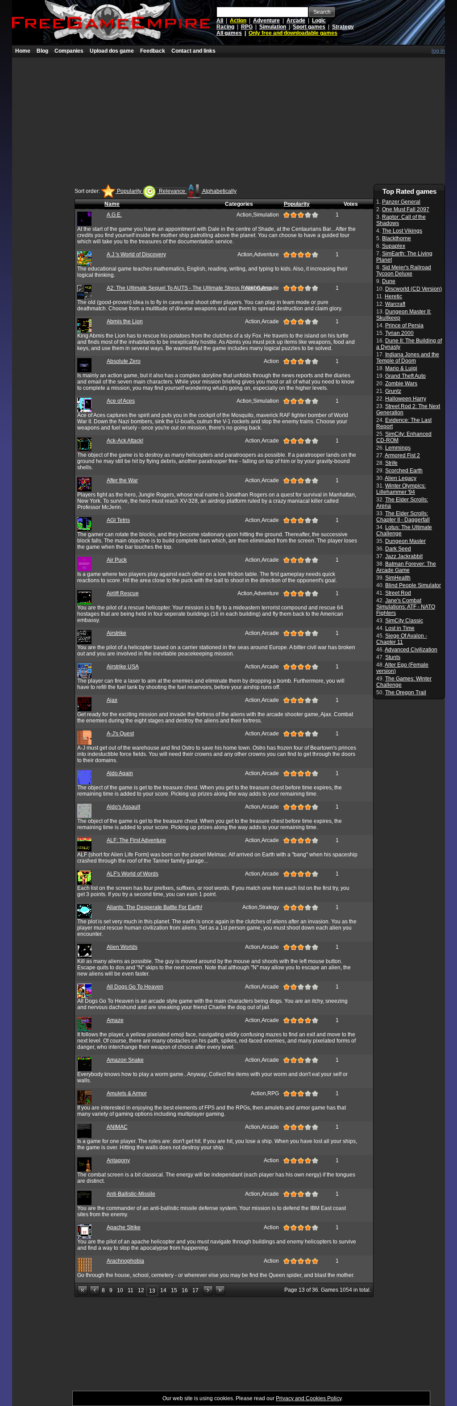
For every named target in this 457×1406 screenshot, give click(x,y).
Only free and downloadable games (293, 33)
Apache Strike (124, 1227)
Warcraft (395, 304)
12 (141, 1290)
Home (22, 51)
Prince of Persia (404, 325)
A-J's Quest (120, 733)
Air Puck (117, 560)
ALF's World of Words (132, 874)
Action (238, 20)
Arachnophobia (125, 1261)
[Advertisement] (228, 120)
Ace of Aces (121, 401)
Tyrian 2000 (399, 333)
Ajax (112, 700)
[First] (82, 1290)
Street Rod (398, 593)
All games (229, 33)
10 (120, 1290)
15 (174, 1290)
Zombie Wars (401, 383)
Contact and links (193, 51)
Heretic (393, 296)
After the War (122, 480)
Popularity (129, 191)
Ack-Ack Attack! (125, 441)
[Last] (220, 1290)
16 (185, 1290)
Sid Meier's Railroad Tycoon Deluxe (403, 270)
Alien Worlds (122, 947)
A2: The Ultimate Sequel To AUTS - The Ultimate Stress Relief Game (189, 288)
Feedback (152, 51)
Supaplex (393, 246)
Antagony (118, 1160)
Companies (68, 51)
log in (438, 51)
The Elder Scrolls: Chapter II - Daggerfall (403, 516)
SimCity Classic (404, 620)
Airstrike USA (123, 666)
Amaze (115, 1020)
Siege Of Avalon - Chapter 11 (401, 639)
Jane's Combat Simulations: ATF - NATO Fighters (405, 606)
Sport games (309, 27)
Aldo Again (120, 773)
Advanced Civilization (411, 650)
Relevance (172, 191)
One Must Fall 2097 (405, 209)
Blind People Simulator (413, 585)
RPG (247, 27)
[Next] (208, 1290)
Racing (225, 27)
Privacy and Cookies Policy (308, 1398)
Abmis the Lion (125, 321)
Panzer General (401, 202)
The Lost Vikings (402, 231)
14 (163, 1290)
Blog (42, 51)
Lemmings (398, 448)
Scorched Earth (404, 470)
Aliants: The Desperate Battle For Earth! (154, 907)
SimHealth (398, 578)
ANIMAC (117, 1127)
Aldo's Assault (123, 807)
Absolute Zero (124, 361)
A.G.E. (114, 215)
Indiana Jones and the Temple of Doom (407, 357)
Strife (391, 463)
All (219, 20)
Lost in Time (400, 628)
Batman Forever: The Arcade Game (406, 567)
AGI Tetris (118, 520)
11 (130, 1290)
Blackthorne (396, 238)
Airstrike (116, 633)
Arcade (296, 20)
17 (195, 1290)
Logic (319, 20)
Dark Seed (398, 549)
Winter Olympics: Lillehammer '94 (401, 489)
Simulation (272, 27)
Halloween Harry (405, 399)
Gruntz (393, 391)
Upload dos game (112, 51)
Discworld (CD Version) (413, 289)
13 (152, 1291)
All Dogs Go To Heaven (135, 987)
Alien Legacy (400, 478)
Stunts (392, 657)
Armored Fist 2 (402, 455)
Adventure (266, 20)
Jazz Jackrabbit (404, 556)
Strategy (343, 27)
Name (112, 204)
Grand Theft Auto (405, 376)
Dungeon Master (405, 541)
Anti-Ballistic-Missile (131, 1194)
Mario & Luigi (401, 368)
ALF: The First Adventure (136, 840)
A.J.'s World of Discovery (136, 254)
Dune (388, 281)
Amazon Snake (125, 1060)
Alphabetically (219, 191)
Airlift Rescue (123, 593)
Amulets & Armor (127, 1093)
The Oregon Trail (405, 692)
